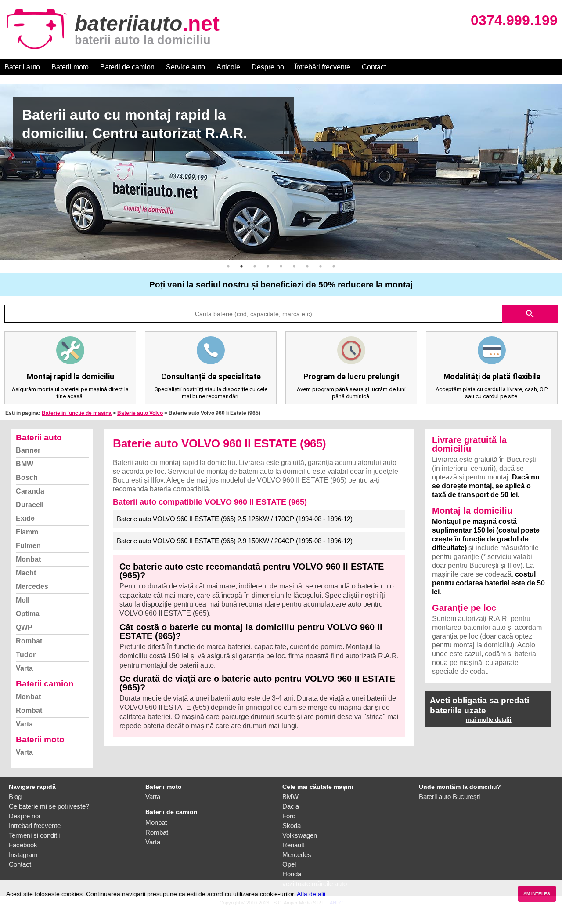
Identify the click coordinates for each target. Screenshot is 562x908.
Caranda (30, 491)
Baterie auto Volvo (140, 413)
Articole (228, 67)
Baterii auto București (449, 796)
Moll (22, 600)
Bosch (27, 477)
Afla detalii (311, 893)
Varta (24, 668)
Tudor (26, 654)
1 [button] (228, 266)
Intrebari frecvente (35, 825)
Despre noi (269, 67)
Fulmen (28, 545)
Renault (293, 845)
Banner (28, 450)
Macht (26, 573)
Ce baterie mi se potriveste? (49, 806)
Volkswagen (299, 835)
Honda (291, 874)
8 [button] (320, 266)
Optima (28, 613)
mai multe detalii (489, 719)
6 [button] (294, 266)
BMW (24, 464)
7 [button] (307, 266)
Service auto (185, 67)
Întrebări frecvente (322, 67)
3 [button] (254, 266)
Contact (374, 67)
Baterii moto (70, 67)
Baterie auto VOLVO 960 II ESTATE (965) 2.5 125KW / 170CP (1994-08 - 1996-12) (235, 519)
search (530, 314)
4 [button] (267, 266)
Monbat (28, 559)
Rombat (29, 641)
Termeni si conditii (34, 835)
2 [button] (241, 266)
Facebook (23, 845)
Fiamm (27, 532)
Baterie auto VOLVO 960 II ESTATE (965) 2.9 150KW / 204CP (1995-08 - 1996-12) (235, 541)
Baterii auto (22, 67)
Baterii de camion (127, 67)
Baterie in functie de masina (77, 413)
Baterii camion (45, 683)
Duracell (29, 504)
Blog (15, 796)
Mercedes (32, 586)
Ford (288, 816)
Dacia (290, 806)
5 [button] (281, 266)
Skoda (291, 825)
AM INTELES (536, 893)
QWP (24, 627)
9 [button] (333, 266)
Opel (289, 864)
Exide (25, 518)
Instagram (23, 854)
